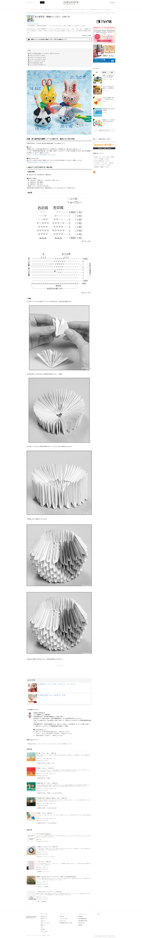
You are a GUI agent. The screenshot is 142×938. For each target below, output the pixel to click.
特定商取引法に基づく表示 (66, 922)
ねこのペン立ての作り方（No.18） (37, 61)
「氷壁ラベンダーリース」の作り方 (47, 847)
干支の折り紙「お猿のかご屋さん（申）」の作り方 (51, 798)
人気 (112, 72)
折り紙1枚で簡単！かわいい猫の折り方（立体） (52, 695)
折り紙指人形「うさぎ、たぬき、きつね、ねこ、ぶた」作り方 (56, 684)
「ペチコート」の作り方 (43, 861)
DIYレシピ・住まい (45, 922)
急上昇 (104, 72)
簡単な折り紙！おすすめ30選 (109, 109)
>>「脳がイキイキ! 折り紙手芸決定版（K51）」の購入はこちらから (51, 731)
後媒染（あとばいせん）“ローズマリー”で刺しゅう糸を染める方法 (56, 876)
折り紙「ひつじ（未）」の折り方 (46, 753)
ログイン (112, 2)
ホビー (42, 927)
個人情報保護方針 (82, 918)
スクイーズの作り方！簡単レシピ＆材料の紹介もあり (109, 87)
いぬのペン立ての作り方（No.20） (37, 55)
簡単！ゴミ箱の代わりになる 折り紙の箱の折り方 (109, 76)
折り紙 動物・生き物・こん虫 (49, 758)
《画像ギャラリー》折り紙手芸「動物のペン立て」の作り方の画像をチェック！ (59, 39)
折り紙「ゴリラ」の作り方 (44, 813)
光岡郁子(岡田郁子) (39, 713)
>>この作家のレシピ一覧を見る (41, 714)
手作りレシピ (45, 867)
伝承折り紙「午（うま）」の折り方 (47, 783)
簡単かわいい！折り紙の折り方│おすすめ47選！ (109, 120)
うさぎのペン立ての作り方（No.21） (38, 57)
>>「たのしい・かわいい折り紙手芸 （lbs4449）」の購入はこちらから (52, 733)
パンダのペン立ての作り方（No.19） (38, 59)
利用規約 (80, 916)
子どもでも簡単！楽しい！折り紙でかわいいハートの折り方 (109, 98)
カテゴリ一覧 (44, 931)
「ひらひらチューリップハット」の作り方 (49, 891)
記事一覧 (62, 916)
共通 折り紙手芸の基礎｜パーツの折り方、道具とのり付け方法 (44, 53)
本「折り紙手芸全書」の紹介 (36, 63)
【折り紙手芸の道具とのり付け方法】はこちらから (40, 162)
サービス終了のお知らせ (43, 834)
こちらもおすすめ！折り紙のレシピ (37, 64)
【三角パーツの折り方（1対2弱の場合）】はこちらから (41, 154)
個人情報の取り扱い (83, 920)
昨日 (97, 72)
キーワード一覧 (63, 918)
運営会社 (80, 925)
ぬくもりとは (63, 920)
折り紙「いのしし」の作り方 (45, 768)
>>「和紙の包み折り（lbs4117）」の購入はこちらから (48, 735)
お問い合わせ (81, 922)
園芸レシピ (43, 925)
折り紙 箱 (111, 79)
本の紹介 (43, 929)
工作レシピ (45, 852)
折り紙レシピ (105, 79)
